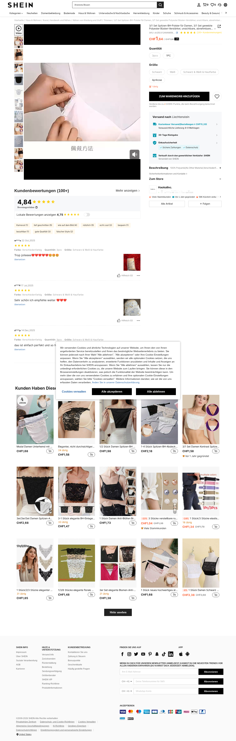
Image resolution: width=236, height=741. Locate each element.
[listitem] (35, 427)
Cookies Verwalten (87, 722)
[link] (206, 5)
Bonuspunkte (74, 660)
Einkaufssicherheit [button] (167, 142)
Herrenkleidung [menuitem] (141, 13)
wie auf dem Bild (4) (67, 225)
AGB (18, 664)
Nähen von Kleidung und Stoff (87, 20)
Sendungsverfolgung (52, 671)
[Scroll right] (226, 13)
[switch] (87, 214)
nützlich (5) (88, 225)
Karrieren (20, 669)
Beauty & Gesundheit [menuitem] (213, 13)
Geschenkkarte (75, 664)
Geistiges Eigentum (77, 726)
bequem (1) (123, 225)
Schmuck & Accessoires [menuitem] (186, 13)
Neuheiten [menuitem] (32, 13)
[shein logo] (20, 5)
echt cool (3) (106, 225)
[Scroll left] (222, 13)
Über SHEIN (22, 656)
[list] (147, 654)
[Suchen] (160, 5)
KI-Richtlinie (58, 726)
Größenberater (49, 675)
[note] (196, 456)
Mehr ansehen (118, 612)
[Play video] (82, 102)
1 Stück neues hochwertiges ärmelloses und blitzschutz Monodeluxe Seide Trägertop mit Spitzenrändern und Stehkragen (159, 590)
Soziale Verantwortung (26, 660)
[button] (220, 5)
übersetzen (19, 259)
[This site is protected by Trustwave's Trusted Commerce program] (122, 718)
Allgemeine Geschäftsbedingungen (32, 726)
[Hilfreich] (119, 275)
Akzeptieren (127, 706)
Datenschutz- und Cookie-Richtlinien (57, 722)
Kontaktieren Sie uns (77, 652)
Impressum (21, 652)
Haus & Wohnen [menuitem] (86, 13)
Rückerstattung (49, 663)
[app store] (180, 655)
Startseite (19, 20)
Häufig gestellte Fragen (79, 669)
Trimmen (108, 20)
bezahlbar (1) (22, 231)
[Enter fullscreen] (136, 177)
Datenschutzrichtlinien (26, 730)
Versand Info (48, 654)
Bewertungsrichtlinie (25, 207)
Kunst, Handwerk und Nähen (57, 20)
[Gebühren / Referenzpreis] (164, 39)
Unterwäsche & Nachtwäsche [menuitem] (114, 13)
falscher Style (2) (64, 231)
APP (180, 647)
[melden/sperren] (138, 275)
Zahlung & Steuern (77, 656)
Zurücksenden (48, 659)
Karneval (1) (22, 225)
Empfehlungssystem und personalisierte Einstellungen (66, 730)
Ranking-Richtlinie (50, 683)
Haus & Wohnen (33, 20)
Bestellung (47, 667)
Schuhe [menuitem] (167, 13)
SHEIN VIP (47, 679)
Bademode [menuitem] (69, 13)
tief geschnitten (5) (43, 225)
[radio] (155, 56)
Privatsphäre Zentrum (26, 722)
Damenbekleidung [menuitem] (50, 13)
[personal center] (199, 5)
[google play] (187, 655)
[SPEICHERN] (217, 96)
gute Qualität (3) (43, 231)
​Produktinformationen (52, 688)
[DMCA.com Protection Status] (131, 718)
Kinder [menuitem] (156, 13)
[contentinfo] (171, 712)
